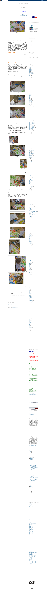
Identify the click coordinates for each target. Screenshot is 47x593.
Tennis (29, 319)
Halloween (30, 181)
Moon (29, 221)
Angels (29, 71)
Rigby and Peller (31, 560)
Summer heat (30, 307)
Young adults (30, 346)
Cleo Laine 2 (30, 511)
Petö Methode (30, 258)
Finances (30, 165)
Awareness (30, 79)
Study (29, 303)
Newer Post (9, 305)
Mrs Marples (30, 549)
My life (29, 231)
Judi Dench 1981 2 (31, 533)
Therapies (30, 322)
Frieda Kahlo (30, 521)
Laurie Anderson (31, 541)
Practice (30, 267)
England (30, 151)
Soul (29, 294)
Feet (29, 162)
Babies (29, 80)
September (31, 460)
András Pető (30, 70)
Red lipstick (30, 559)
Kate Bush (30, 536)
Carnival (30, 98)
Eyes (29, 158)
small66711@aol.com (23, 8)
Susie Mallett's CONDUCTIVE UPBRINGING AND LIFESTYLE (33, 25)
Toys (29, 325)
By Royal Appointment (31, 506)
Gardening (30, 174)
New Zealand (30, 235)
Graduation (30, 176)
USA (29, 334)
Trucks (29, 330)
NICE (29, 237)
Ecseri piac (30, 148)
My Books (30, 230)
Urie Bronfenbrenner (31, 333)
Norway (29, 240)
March (31, 487)
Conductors (30, 129)
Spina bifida (30, 296)
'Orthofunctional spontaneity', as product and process (34, 466)
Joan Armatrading (31, 529)
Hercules (30, 187)
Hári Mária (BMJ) (31, 526)
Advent (29, 66)
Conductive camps (31, 120)
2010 (30, 492)
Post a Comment (10, 304)
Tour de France (32, 469)
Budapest (30, 95)
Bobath (29, 91)
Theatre (29, 321)
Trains (29, 326)
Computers (30, 118)
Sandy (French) (30, 564)
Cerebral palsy (30, 101)
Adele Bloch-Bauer (31, 503)
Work (29, 342)
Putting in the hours (32, 464)
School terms (30, 277)
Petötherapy (30, 259)
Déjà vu (29, 136)
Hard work (30, 182)
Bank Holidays (30, 81)
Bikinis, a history (31, 504)
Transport (30, 328)
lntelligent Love (31, 212)
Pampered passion (31, 553)
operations (30, 245)
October (31, 459)
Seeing (29, 280)
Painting (17, 299)
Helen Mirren (30, 524)
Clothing (30, 111)
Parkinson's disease (31, 251)
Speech (29, 295)
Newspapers (30, 236)
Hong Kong (30, 191)
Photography (30, 262)
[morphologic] (29, 402)
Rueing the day (32, 475)
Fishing (29, 166)
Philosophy (30, 260)
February (31, 488)
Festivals (30, 163)
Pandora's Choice (31, 554)
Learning (30, 210)
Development (30, 137)
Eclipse (29, 146)
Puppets (30, 270)
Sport (29, 298)
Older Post (26, 305)
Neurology (30, 234)
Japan (29, 203)
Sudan (29, 304)
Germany (30, 175)
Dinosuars (30, 139)
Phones (29, 261)
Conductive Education (31, 123)
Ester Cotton (30, 154)
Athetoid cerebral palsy (31, 76)
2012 (30, 456)
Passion (29, 252)
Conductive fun (30, 124)
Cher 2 (29, 508)
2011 (30, 491)
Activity (12, 299)
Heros (29, 188)
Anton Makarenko (31, 73)
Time (29, 324)
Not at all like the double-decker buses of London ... (34, 471)
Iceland (29, 194)
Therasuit (30, 323)
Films (29, 164)
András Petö (30, 69)
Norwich (30, 241)
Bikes (29, 83)
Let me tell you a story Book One (33, 211)
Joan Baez (30, 530)
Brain (29, 93)
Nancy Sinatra (30, 551)
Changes (30, 102)
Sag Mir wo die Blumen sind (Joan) (33, 561)
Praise (29, 268)
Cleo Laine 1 (30, 510)
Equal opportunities (31, 153)
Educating (30, 149)
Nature (29, 233)
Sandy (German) (31, 565)
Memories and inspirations (34, 27)
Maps (29, 215)
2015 (30, 452)
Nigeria (29, 238)
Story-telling (30, 301)
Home (18, 305)
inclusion (30, 195)
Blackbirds (30, 89)
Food (29, 168)
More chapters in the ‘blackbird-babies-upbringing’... (34, 480)
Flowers (29, 167)
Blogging (30, 90)
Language (30, 209)
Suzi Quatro (30, 567)
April (31, 486)
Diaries (29, 138)
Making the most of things (32, 214)
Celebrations (30, 100)
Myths (29, 232)
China (29, 105)
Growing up (30, 179)
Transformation (30, 327)
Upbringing (30, 332)
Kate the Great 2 (31, 538)
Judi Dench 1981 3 (31, 534)
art (14, 299)
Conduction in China (31, 119)
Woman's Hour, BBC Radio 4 (32, 577)
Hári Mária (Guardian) (31, 527)
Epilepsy (30, 152)
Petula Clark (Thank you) (32, 556)
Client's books (30, 108)
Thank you (30, 320)
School (29, 276)
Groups (29, 178)
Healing (30, 184)
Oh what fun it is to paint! (33, 472)
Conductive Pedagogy (31, 126)
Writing (29, 344)
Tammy (29, 568)
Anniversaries (30, 72)
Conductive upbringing (31, 127)
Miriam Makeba (31, 547)
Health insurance (31, 186)
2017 (30, 450)
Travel (29, 329)
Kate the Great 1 (31, 537)
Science (29, 278)
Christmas (30, 107)
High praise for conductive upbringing (33, 482)
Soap (29, 290)
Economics (30, 147)
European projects (31, 155)
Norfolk (29, 239)
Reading (30, 271)
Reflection (30, 272)
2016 (30, 451)
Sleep (29, 288)
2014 (30, 453)
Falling (29, 159)
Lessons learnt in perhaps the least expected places (34, 468)
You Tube (30, 345)
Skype (29, 287)
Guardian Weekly (31, 180)
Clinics (29, 110)
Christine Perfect (31, 509)
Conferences (30, 131)
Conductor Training (31, 128)
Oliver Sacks (30, 243)
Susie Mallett (31, 414)
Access (29, 62)
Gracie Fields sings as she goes (32, 523)
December (31, 457)
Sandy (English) (31, 563)
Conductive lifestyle (31, 125)
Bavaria (29, 82)
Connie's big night (31, 512)
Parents (29, 250)
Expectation (30, 157)
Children (30, 104)
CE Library (30, 99)
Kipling (29, 205)
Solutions (30, 293)
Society (29, 291)
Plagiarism (30, 263)
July (30, 463)
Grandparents (30, 177)
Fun (15, 299)
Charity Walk (30, 103)
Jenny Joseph (30, 528)
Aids (29, 68)
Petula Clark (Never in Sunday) (32, 555)
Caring (29, 97)
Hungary (30, 193)
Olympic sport (30, 244)
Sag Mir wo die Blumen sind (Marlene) (33, 562)
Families (30, 160)
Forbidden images (31, 520)
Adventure (30, 67)
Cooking (30, 132)
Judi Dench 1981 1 (31, 532)
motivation (30, 223)
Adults (29, 64)
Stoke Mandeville (31, 300)
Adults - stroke (30, 65)
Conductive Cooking (31, 122)
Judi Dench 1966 (31, 531)
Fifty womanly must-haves (32, 519)
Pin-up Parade (30, 557)
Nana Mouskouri (31, 550)
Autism (29, 78)
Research (30, 274)
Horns (29, 192)
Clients (29, 109)
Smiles (29, 289)
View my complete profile (33, 445)
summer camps (30, 305)
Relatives (30, 273)
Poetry (29, 265)
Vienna (29, 335)
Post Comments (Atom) (14, 307)
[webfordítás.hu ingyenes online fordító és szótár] (33, 409)
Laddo (29, 207)
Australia (30, 77)
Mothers (30, 222)
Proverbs (30, 269)
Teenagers (30, 316)
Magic (29, 213)
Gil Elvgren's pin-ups (31, 522)
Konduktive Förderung (31, 206)
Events (29, 156)
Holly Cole (30, 525)
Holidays (30, 189)
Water (29, 336)
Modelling (30, 220)
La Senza (30, 540)
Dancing (30, 135)
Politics (29, 266)
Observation (30, 242)
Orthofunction (30, 246)
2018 (30, 449)
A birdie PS (31, 476)
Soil (29, 292)
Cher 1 (29, 507)
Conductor (23, 4)
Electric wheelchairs (31, 150)
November (31, 458)
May (31, 485)
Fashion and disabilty (31, 161)
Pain (29, 247)
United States (30, 331)
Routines (30, 275)
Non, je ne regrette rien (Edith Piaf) (33, 552)
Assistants (30, 75)
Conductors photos (31, 130)
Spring (29, 299)
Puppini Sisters (30, 558)
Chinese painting (31, 106)
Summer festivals (31, 306)
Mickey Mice (30, 218)
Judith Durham (30, 535)
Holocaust (30, 190)
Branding (30, 94)
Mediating (30, 217)
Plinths (29, 264)
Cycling (30, 134)
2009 (30, 493)
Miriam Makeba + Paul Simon (32, 548)
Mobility (30, 219)
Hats (29, 183)
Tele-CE (30, 317)
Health (29, 185)
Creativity (30, 133)
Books (29, 92)
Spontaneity (21, 299)
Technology (30, 315)
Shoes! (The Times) (31, 566)
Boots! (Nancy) (30, 505)
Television (30, 318)
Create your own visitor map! (23, 15)
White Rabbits (30, 576)
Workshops (30, 343)
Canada (29, 96)
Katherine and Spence (31, 539)
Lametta (30, 208)
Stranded (30, 302)
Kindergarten (30, 204)
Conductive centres (31, 121)
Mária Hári (30, 216)
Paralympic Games (31, 249)
